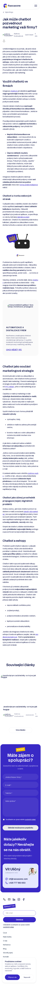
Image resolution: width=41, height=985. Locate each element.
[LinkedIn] (14, 899)
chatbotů (14, 91)
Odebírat (19, 920)
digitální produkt (23, 217)
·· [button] (26, 35)
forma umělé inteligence (29, 185)
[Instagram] (18, 899)
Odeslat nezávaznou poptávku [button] (20, 828)
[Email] (9, 899)
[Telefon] (4, 899)
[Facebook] (23, 899)
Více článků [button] (20, 730)
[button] (36, 5)
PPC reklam (9, 387)
